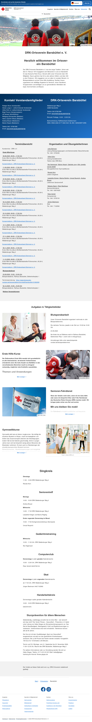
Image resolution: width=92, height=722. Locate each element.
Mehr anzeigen (21, 377)
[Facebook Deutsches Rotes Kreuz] (43, 689)
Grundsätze (71, 706)
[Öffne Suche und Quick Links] (90, 9)
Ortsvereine (84, 9)
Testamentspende (28, 711)
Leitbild (70, 708)
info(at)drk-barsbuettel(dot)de (16, 129)
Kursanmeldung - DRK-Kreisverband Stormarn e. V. (18, 164)
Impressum (5, 719)
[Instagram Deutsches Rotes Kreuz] (48, 689)
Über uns (77, 9)
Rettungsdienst (6, 708)
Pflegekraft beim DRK (51, 708)
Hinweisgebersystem (21, 719)
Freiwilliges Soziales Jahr (53, 703)
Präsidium (71, 703)
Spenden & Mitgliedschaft (61, 9)
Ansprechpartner (72, 700)
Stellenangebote (50, 700)
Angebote (50, 9)
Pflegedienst (5, 700)
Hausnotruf (5, 703)
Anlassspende (28, 708)
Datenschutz (12, 719)
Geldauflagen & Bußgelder (31, 706)
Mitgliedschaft (27, 703)
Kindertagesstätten (7, 706)
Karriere (71, 9)
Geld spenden (28, 700)
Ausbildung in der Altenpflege (54, 706)
